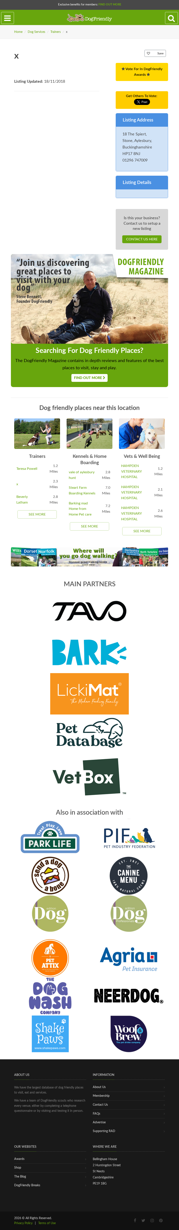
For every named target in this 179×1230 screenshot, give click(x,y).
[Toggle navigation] (7, 18)
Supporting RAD (104, 1131)
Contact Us (100, 1104)
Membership (101, 1095)
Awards (19, 1159)
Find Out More (109, 4)
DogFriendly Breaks (27, 1185)
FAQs (96, 1113)
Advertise (99, 1122)
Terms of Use (47, 1223)
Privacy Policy (23, 1223)
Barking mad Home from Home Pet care (80, 509)
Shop (17, 1167)
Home (18, 32)
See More (37, 514)
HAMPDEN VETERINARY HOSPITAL (131, 471)
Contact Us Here (142, 239)
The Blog (20, 1176)
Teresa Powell (26, 468)
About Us (99, 1087)
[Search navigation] (171, 18)
